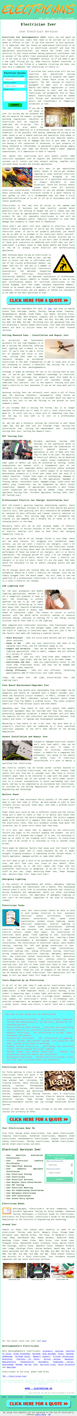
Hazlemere (43, 1362)
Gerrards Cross (48, 1365)
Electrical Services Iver (21, 1149)
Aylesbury (48, 1351)
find (10, 1133)
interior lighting (60, 924)
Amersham (11, 1367)
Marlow (28, 1365)
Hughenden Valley (63, 1362)
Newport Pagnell (41, 1357)
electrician (62, 45)
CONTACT (60, 18)
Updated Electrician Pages (34, 1397)
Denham (19, 1365)
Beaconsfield (9, 1362)
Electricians (9, 206)
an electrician (40, 255)
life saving (38, 133)
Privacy (73, 1397)
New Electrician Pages (15, 1397)
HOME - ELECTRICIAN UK (38, 1388)
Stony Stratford (66, 1365)
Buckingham (7, 1365)
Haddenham (7, 1357)
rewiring (61, 938)
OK (49, 1415)
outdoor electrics (41, 913)
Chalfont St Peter (28, 1359)
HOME (40, 18)
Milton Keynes (52, 1359)
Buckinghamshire (16, 1351)
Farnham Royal (22, 1357)
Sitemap (3, 1397)
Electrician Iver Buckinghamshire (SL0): (24, 37)
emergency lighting (25, 959)
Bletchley (7, 1359)
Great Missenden (22, 1354)
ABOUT (53, 18)
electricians (33, 1351)
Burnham (36, 1354)
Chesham (70, 1354)
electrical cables (49, 943)
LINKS (47, 18)
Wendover (69, 1359)
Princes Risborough (63, 1357)
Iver (50, 309)
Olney (61, 1354)
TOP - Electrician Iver (14, 1376)
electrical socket (12, 948)
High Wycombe (49, 1354)
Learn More (40, 1415)
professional (30, 263)
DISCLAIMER (70, 18)
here (44, 1341)
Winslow (59, 1351)
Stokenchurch (27, 1362)
